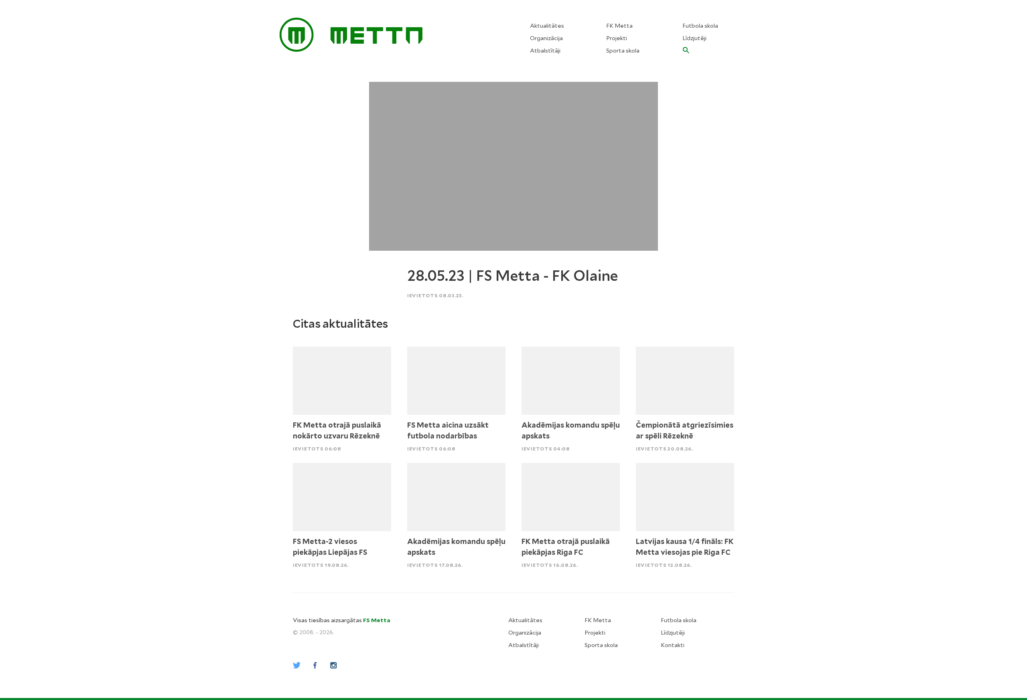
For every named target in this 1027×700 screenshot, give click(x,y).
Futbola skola (700, 25)
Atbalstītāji (545, 50)
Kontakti (672, 645)
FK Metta (619, 25)
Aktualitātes (547, 25)
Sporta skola (622, 50)
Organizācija (546, 38)
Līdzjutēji (694, 38)
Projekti (616, 38)
